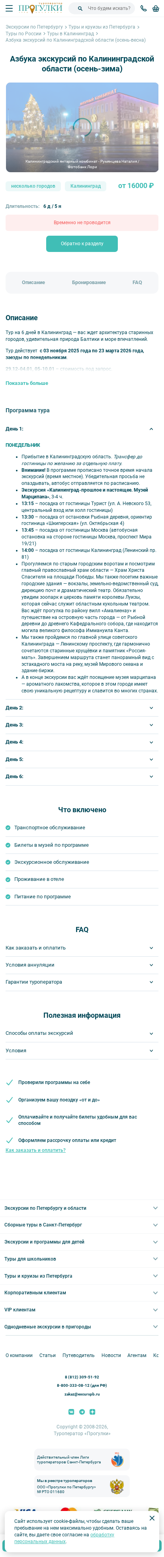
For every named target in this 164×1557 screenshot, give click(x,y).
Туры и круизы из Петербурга (101, 27)
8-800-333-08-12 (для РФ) (82, 1385)
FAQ (137, 282)
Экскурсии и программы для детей (44, 1242)
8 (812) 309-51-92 (82, 1377)
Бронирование (89, 282)
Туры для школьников (30, 1259)
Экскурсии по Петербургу (34, 27)
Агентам (136, 1355)
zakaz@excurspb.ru (82, 1394)
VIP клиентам (19, 1310)
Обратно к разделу (82, 243)
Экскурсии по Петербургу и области (45, 1208)
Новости (111, 1355)
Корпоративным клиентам (35, 1293)
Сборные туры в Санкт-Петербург (43, 1225)
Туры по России (23, 34)
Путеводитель (78, 1355)
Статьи (47, 1355)
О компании (19, 1355)
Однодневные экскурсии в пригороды (47, 1327)
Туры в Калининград (70, 34)
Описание (33, 282)
